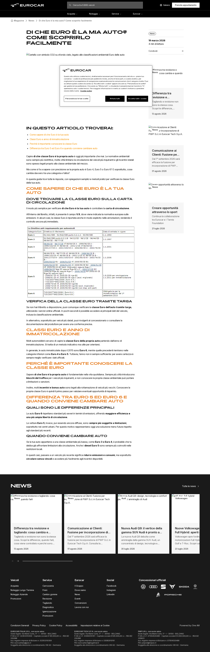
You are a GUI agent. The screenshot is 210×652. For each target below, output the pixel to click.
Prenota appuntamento (186, 5)
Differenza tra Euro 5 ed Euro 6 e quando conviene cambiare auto (63, 148)
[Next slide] (18, 561)
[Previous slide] (13, 561)
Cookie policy (86, 91)
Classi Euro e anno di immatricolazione (49, 139)
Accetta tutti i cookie (137, 99)
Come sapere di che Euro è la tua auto (49, 134)
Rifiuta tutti (115, 99)
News (31, 20)
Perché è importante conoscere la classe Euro (53, 143)
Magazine (19, 20)
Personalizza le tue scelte (76, 99)
